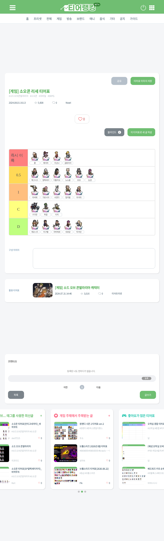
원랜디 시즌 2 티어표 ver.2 (92, 423)
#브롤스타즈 (90, 472)
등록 (146, 378)
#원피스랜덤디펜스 (95, 428)
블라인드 (112, 132)
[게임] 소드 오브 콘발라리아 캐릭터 (77, 287)
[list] (82, 192)
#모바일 (42, 95)
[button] (79, 492)
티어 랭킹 (78, 7)
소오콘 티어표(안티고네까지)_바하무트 (26, 425)
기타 (112, 19)
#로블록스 (152, 472)
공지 (122, 19)
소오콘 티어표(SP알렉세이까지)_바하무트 (27, 470)
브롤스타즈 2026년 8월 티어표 (93, 446)
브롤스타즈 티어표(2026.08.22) (94, 468)
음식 (102, 19)
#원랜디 (83, 428)
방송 (69, 19)
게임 (59, 19)
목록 (16, 395)
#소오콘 (33, 95)
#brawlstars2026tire (107, 450)
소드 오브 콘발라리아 (21, 446)
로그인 (143, 8)
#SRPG (51, 95)
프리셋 (38, 19)
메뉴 (151, 7)
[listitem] (82, 157)
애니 (92, 19)
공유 (119, 81)
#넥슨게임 (152, 450)
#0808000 (84, 450)
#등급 (82, 472)
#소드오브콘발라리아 (18, 95)
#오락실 (151, 428)
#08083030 (93, 450)
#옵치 (158, 450)
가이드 (134, 19)
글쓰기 (148, 395)
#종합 (157, 428)
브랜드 (81, 19)
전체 (49, 19)
